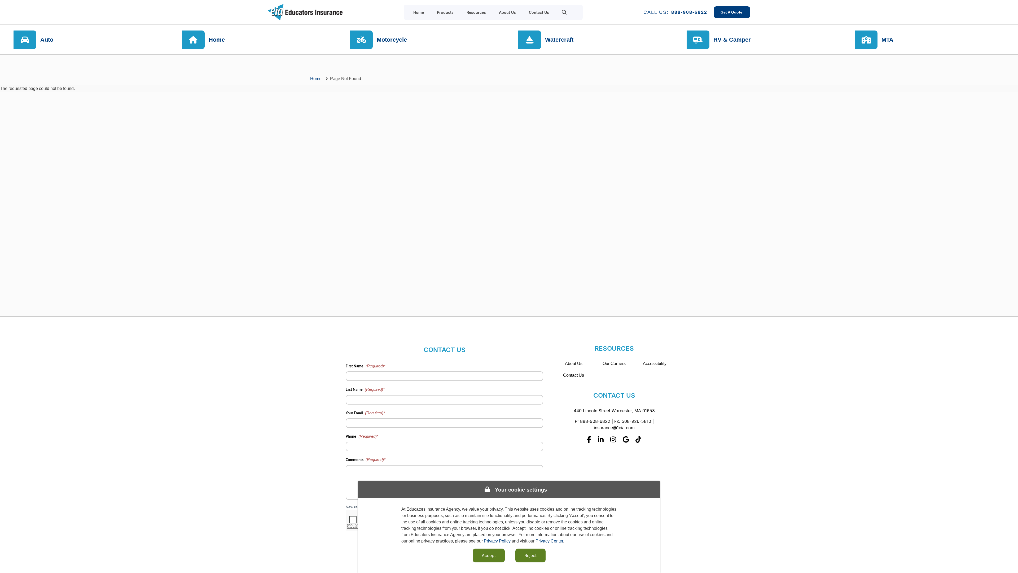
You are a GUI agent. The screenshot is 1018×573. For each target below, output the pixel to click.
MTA (887, 39)
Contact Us (573, 375)
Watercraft (559, 39)
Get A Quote (732, 12)
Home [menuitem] (418, 12)
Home (217, 39)
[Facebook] (589, 439)
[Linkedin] (601, 439)
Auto (46, 39)
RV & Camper (732, 39)
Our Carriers (614, 363)
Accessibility (654, 363)
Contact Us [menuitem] (539, 12)
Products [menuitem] (445, 12)
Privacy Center (549, 541)
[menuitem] (564, 12)
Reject (530, 555)
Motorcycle (392, 39)
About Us (573, 363)
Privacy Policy (497, 541)
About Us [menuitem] (507, 12)
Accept (489, 555)
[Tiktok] (638, 439)
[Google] (626, 439)
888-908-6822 (689, 12)
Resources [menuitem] (476, 12)
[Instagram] (613, 439)
